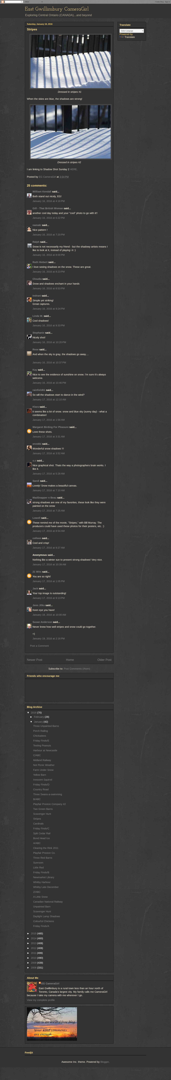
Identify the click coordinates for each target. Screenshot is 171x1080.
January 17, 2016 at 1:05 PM (49, 581)
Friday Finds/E (41, 740)
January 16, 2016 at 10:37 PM (49, 362)
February (39, 716)
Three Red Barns (42, 857)
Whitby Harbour (42, 882)
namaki (37, 225)
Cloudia (37, 279)
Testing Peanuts (42, 745)
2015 (34, 933)
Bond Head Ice (41, 838)
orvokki (37, 443)
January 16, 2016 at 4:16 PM (49, 201)
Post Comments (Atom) (77, 668)
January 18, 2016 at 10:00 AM (49, 614)
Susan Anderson (42, 622)
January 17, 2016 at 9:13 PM (49, 598)
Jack (35, 588)
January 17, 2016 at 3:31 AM (49, 436)
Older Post (104, 659)
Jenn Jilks (39, 605)
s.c (34, 460)
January (39, 721)
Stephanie (38, 332)
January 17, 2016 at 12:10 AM (49, 399)
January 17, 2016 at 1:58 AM (49, 419)
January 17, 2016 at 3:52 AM (49, 453)
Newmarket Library (43, 877)
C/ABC (37, 755)
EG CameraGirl (50, 983)
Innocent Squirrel (42, 779)
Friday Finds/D (41, 784)
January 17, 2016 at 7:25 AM (49, 510)
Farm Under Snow (43, 770)
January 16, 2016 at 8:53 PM (49, 288)
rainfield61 (39, 390)
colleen (37, 538)
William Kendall (42, 191)
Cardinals (38, 823)
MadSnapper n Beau (44, 497)
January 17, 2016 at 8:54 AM (49, 531)
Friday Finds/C (41, 828)
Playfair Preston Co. (44, 853)
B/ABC (37, 799)
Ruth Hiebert (40, 262)
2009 (34, 962)
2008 (34, 967)
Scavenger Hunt (42, 813)
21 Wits (37, 571)
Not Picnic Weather (44, 765)
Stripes (37, 818)
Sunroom (38, 862)
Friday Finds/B (41, 872)
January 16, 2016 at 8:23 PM (49, 271)
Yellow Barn (39, 774)
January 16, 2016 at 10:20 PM (49, 342)
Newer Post (34, 659)
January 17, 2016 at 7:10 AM (49, 490)
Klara (36, 406)
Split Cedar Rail (41, 833)
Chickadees (39, 735)
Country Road (41, 789)
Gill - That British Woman (48, 208)
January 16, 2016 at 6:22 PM (49, 217)
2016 (34, 712)
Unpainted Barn (41, 906)
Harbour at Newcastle (45, 750)
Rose (36, 349)
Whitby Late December (46, 887)
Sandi (36, 480)
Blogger (104, 1061)
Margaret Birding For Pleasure (51, 427)
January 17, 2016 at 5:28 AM (49, 473)
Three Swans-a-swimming (47, 794)
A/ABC (37, 843)
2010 (34, 957)
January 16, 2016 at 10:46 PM (49, 382)
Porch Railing (40, 731)
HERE (73, 169)
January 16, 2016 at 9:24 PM (49, 308)
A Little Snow (40, 896)
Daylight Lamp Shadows (46, 916)
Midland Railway (42, 760)
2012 (34, 948)
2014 (34, 938)
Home (70, 659)
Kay (35, 369)
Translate (130, 37)
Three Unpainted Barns (46, 726)
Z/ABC (36, 892)
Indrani (37, 295)
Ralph (36, 242)
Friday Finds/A (41, 926)
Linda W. (38, 316)
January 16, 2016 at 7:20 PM (49, 234)
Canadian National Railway (48, 901)
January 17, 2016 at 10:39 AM (49, 564)
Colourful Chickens (43, 921)
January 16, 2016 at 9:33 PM (49, 325)
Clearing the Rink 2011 (45, 848)
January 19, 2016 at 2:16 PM (49, 638)
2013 (34, 943)
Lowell (36, 518)
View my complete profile (41, 1000)
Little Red (38, 867)
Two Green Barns (43, 809)
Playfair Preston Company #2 (49, 804)
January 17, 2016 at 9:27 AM (49, 547)
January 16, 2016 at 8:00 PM (49, 255)
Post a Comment (39, 645)
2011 (34, 953)
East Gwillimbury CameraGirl (57, 9)
